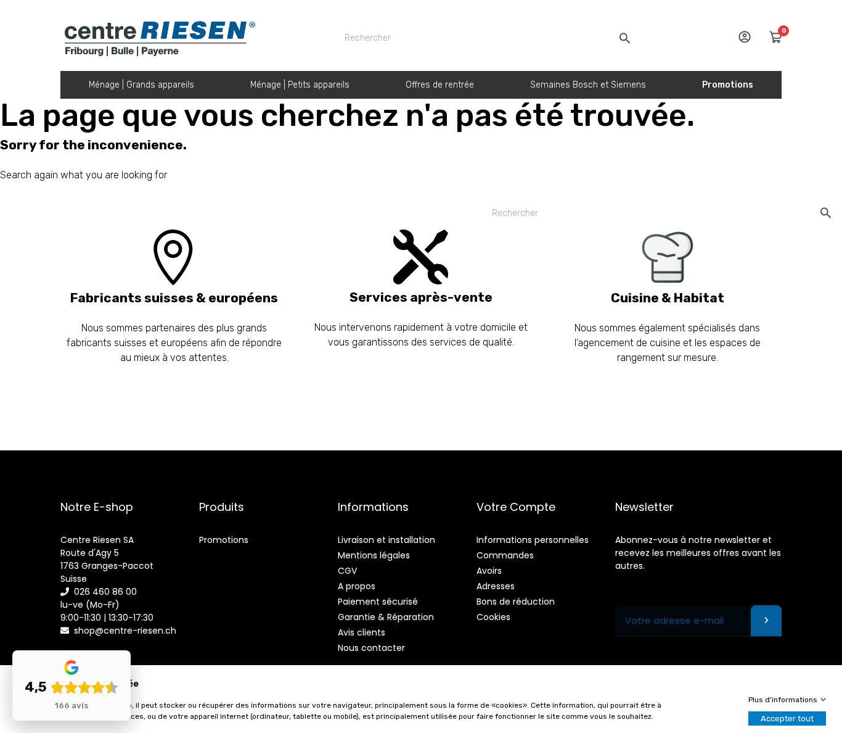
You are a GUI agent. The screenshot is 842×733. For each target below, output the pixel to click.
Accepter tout (787, 718)
